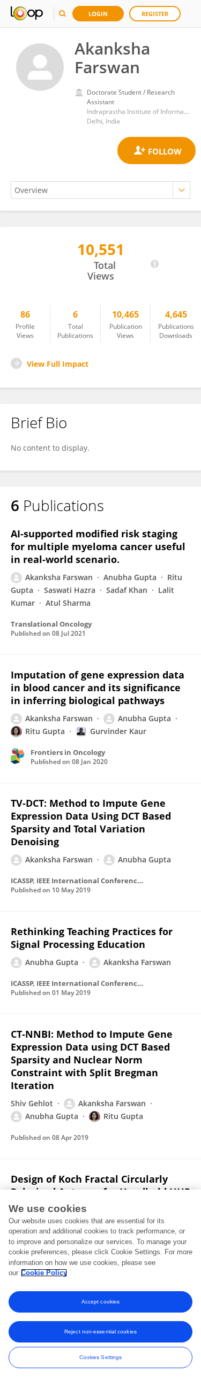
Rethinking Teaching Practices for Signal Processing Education (92, 938)
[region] (100, 1285)
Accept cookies (100, 1302)
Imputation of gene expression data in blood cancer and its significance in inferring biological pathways (97, 687)
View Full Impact (57, 364)
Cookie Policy (44, 1273)
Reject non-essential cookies (100, 1331)
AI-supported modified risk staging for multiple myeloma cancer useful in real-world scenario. (98, 546)
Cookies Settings (100, 1357)
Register (155, 14)
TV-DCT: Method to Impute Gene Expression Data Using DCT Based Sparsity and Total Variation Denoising (91, 822)
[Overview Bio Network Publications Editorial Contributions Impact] (100, 190)
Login (98, 14)
